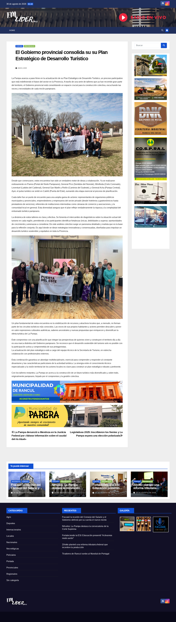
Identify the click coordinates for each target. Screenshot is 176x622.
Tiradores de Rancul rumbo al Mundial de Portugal (85, 554)
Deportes (10, 523)
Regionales (11, 574)
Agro (8, 517)
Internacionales (13, 530)
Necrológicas (12, 549)
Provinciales (29, 46)
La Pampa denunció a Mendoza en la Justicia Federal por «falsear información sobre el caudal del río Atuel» (39, 435)
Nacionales (16, 481)
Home (12, 30)
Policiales (11, 555)
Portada (19, 46)
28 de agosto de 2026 (23, 493)
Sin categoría (12, 580)
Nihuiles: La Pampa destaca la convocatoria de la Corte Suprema (67, 488)
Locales (10, 536)
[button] (162, 30)
